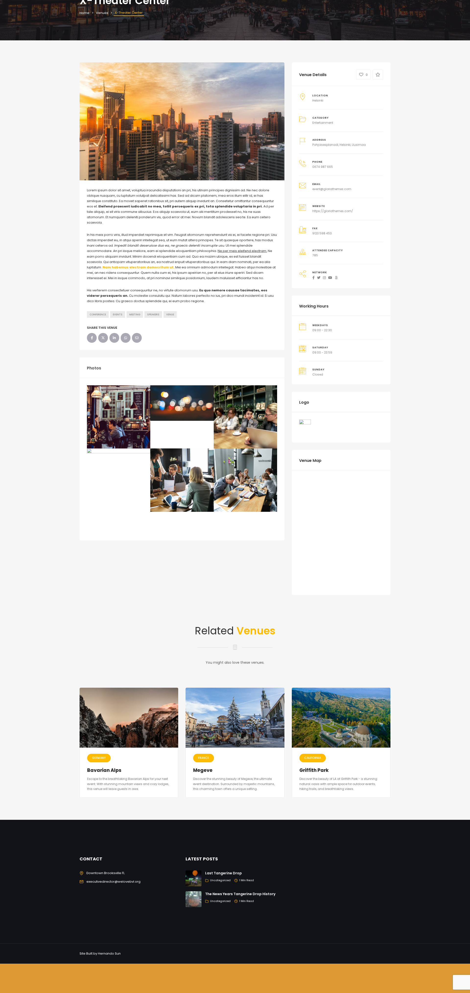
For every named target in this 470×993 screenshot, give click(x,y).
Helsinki (317, 100)
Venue (170, 314)
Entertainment (322, 123)
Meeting (134, 314)
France (203, 758)
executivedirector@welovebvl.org (113, 881)
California (312, 758)
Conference (98, 314)
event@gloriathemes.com (331, 189)
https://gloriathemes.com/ (332, 211)
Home (84, 13)
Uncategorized (220, 880)
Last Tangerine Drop (223, 873)
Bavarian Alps (104, 770)
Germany (99, 758)
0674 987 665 (322, 167)
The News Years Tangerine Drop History (240, 893)
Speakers (153, 314)
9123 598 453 (322, 233)
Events (117, 314)
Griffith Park (314, 770)
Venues (102, 13)
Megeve (202, 770)
